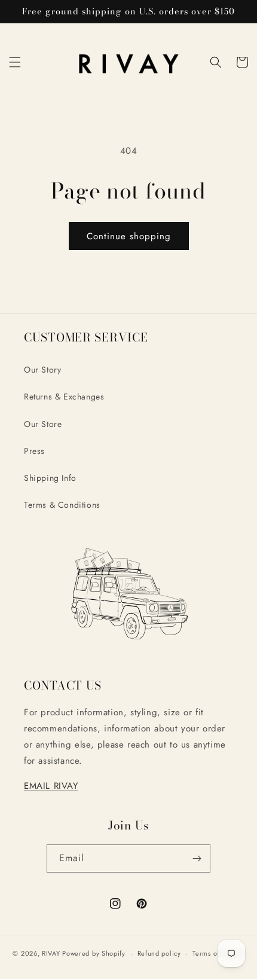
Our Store (43, 424)
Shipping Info (50, 478)
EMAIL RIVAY (51, 785)
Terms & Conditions (62, 505)
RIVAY (51, 953)
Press (34, 451)
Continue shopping (129, 236)
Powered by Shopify (94, 953)
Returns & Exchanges (64, 396)
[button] (15, 62)
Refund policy (159, 953)
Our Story (42, 370)
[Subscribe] (196, 858)
